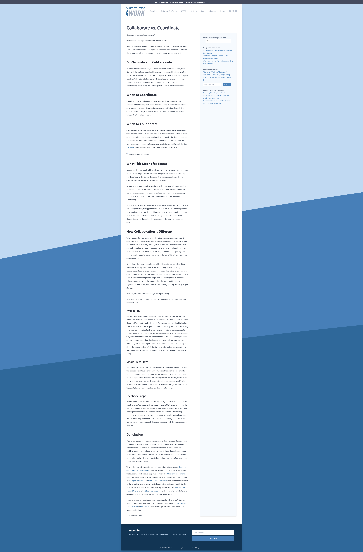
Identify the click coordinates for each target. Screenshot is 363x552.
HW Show (193, 11)
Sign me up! (213, 538)
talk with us (144, 507)
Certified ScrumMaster (151, 491)
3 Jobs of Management (176, 474)
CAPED (183, 11)
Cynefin (131, 147)
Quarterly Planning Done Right (214, 93)
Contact (222, 11)
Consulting (153, 11)
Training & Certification (169, 11)
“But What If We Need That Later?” (215, 72)
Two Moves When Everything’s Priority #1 (217, 75)
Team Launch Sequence (157, 480)
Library (203, 11)
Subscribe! (226, 84)
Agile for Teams (138, 480)
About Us (212, 11)
